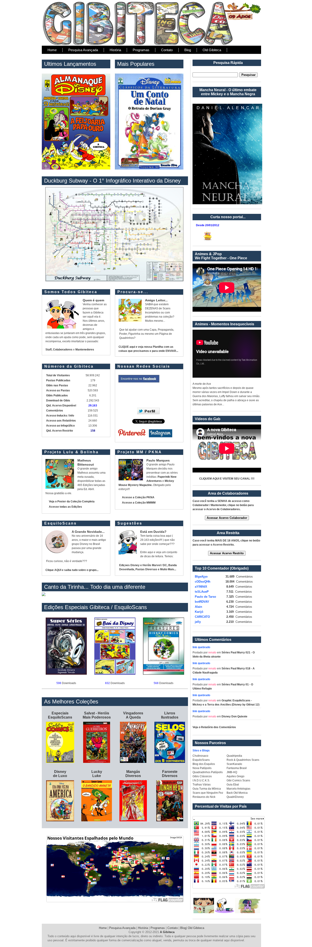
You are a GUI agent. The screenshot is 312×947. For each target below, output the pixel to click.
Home (52, 50)
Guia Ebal (233, 784)
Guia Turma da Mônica (207, 788)
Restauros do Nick (204, 796)
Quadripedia (234, 755)
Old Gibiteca (212, 50)
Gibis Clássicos (202, 776)
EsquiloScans (201, 759)
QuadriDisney (235, 796)
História (115, 50)
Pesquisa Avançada (83, 50)
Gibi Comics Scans (238, 780)
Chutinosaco (200, 755)
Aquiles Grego (235, 776)
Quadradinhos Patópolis (208, 772)
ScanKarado (234, 764)
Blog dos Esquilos (204, 764)
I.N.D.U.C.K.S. (201, 780)
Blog (187, 50)
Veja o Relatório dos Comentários (214, 727)
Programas (141, 50)
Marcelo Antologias (238, 788)
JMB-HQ (232, 772)
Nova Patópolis (202, 768)
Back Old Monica (237, 792)
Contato (167, 50)
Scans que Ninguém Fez (208, 792)
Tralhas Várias (202, 784)
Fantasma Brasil (237, 768)
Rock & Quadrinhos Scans (243, 759)
